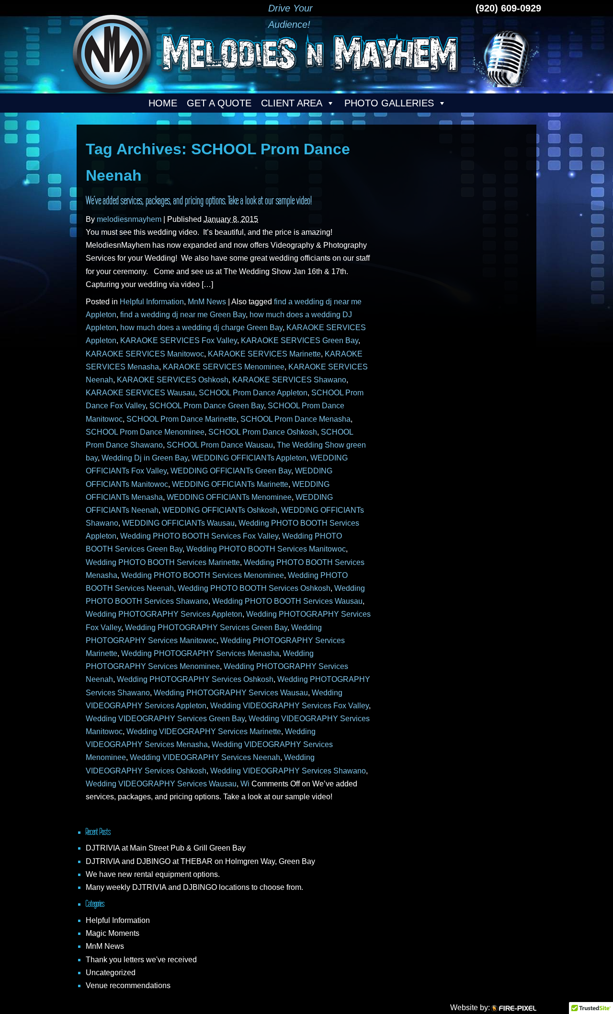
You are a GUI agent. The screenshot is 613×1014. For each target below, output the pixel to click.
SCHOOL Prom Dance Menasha (295, 419)
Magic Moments (112, 933)
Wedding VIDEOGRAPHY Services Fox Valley (289, 706)
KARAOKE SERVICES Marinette (264, 354)
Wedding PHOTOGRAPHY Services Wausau (231, 693)
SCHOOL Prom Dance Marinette (181, 419)
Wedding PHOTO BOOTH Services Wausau (287, 601)
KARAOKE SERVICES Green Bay (299, 340)
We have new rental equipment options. (153, 874)
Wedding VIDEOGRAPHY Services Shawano (288, 771)
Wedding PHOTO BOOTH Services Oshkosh (254, 588)
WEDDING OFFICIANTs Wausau (178, 523)
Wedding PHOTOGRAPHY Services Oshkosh (195, 679)
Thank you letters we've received (141, 960)
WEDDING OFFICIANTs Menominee (229, 497)
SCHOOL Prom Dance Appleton (253, 393)
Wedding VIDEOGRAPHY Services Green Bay (165, 718)
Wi (245, 784)
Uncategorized (111, 972)
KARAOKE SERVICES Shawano (289, 380)
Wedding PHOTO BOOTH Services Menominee (202, 575)
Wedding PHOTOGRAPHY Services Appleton (164, 614)
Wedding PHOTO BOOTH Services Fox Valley (199, 536)
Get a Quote (219, 103)
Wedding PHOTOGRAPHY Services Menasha (200, 653)
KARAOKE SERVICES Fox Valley (178, 340)
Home (162, 103)
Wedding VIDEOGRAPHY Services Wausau (161, 784)
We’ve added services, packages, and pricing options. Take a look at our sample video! (199, 200)
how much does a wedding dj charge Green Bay (201, 327)
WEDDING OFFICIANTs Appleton (249, 458)
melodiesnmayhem (129, 219)
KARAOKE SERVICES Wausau (140, 393)
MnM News (207, 302)
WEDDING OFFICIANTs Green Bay (230, 471)
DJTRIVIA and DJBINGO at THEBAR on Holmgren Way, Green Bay (200, 861)
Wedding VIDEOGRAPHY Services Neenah (205, 757)
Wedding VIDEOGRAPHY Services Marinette (203, 731)
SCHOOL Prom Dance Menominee (145, 432)
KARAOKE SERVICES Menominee (223, 367)
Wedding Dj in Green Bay (145, 458)
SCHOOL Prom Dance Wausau (220, 445)
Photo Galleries (389, 103)
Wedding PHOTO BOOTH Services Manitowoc (266, 549)
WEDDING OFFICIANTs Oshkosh (219, 510)
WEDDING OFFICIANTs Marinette (230, 484)
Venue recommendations (128, 985)
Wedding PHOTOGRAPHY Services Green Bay (206, 627)
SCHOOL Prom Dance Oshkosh (262, 432)
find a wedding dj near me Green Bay (183, 315)
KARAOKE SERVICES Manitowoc (145, 354)
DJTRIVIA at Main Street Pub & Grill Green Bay (166, 848)
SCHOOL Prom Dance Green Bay (206, 406)
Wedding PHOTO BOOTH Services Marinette (163, 562)
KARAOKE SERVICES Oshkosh (172, 380)
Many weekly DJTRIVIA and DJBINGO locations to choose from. (194, 887)
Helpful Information (152, 302)
